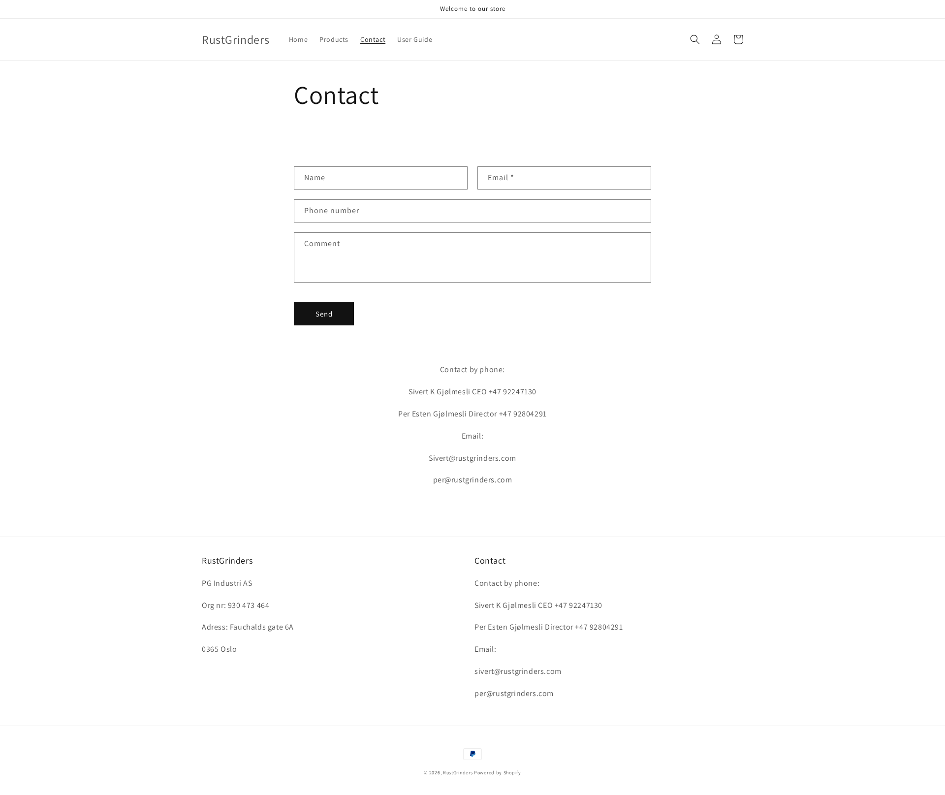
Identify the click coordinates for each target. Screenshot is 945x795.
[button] (695, 39)
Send (324, 313)
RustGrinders (457, 772)
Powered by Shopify (497, 772)
